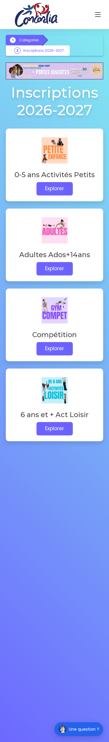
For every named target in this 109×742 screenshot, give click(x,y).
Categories (29, 40)
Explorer (54, 188)
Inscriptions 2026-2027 (43, 50)
